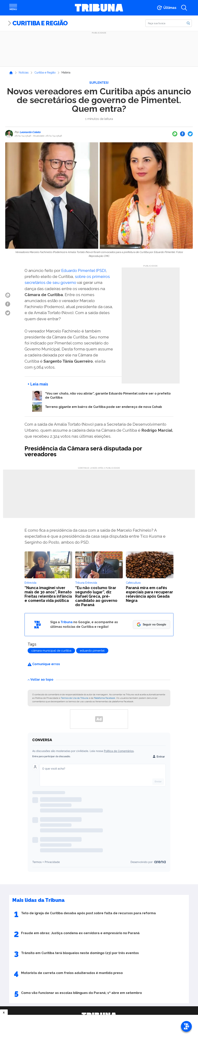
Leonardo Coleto (30, 132)
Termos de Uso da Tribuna (74, 698)
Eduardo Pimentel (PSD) (83, 270)
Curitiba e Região (40, 23)
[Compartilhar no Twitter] (190, 133)
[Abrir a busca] (184, 7)
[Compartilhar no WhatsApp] (174, 133)
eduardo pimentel (92, 650)
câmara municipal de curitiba (51, 650)
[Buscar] (188, 23)
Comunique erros (46, 664)
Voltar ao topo (41, 679)
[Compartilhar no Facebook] (182, 133)
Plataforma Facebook (104, 698)
